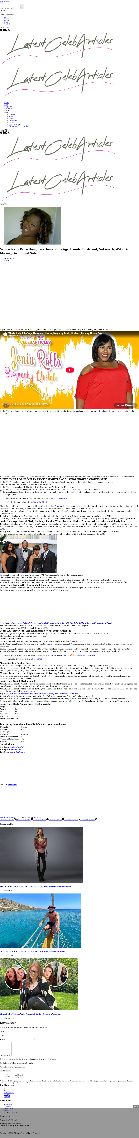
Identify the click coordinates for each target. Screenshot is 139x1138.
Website (2, 1039)
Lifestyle (7, 110)
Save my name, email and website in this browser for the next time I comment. (29, 1059)
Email (3, 1035)
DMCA (11, 122)
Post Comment (5, 1071)
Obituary (12, 114)
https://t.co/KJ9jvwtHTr (59, 498)
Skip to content (5, 1)
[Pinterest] (9, 133)
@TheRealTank (50, 655)
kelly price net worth (33, 817)
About (11, 116)
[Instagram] (4, 133)
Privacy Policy (14, 120)
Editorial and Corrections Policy (20, 126)
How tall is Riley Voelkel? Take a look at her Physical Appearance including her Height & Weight (35, 886)
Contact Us (8, 1104)
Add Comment (6, 1055)
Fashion (7, 1097)
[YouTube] (6, 133)
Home (6, 103)
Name (3, 1031)
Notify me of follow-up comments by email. (18, 1063)
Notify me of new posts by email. (14, 1067)
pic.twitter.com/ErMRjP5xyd (85, 655)
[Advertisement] (65, 295)
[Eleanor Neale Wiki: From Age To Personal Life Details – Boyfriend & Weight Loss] (39, 1010)
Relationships (9, 108)
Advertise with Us (15, 124)
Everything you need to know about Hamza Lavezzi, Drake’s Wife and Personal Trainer (32, 951)
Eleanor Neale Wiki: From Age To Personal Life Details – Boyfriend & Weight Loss (30, 1014)
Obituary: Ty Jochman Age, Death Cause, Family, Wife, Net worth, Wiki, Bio (43, 694)
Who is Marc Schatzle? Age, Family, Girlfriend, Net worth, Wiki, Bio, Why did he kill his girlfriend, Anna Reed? (61, 623)
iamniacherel (17, 749)
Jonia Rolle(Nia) (17, 752)
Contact (11, 118)
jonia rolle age (5, 817)
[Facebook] (1, 133)
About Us (7, 1106)
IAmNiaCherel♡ (16, 747)
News (6, 105)
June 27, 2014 (37, 659)
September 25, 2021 (41, 502)
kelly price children (18, 817)
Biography (8, 107)
